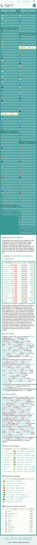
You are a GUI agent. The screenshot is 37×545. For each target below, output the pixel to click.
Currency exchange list (25, 537)
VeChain (5, 124)
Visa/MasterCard (8, 198)
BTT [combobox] (12, 50)
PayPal (23, 21)
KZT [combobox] (12, 145)
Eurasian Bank (7, 145)
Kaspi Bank (6, 158)
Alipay (5, 140)
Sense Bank (6, 190)
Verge (5, 127)
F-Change (7, 458)
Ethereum (6, 68)
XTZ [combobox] (12, 108)
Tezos (5, 108)
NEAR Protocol (7, 82)
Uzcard (23, 217)
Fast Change (7, 455)
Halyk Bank (6, 153)
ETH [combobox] (12, 68)
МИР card (6, 204)
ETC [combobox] (12, 71)
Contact (19, 539)
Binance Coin (7, 39)
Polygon (5, 90)
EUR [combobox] (29, 23)
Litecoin (5, 76)
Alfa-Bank (6, 137)
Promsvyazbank (7, 174)
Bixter (5, 469)
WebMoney (23, 341)
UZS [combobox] (29, 169)
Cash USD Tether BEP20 (13, 492)
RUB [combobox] (12, 137)
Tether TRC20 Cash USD (14, 481)
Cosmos (5, 58)
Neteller (14, 338)
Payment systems (10, 539)
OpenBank (6, 164)
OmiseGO (6, 84)
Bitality (6, 269)
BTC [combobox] (12, 42)
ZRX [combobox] (12, 31)
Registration (27, 1)
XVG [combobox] (12, 127)
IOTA (22, 84)
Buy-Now (6, 451)
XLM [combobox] (12, 103)
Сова (5, 300)
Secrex (6, 296)
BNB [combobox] (12, 39)
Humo (23, 169)
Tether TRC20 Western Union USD (16, 494)
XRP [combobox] (12, 95)
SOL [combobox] (12, 100)
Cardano (6, 52)
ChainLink (6, 55)
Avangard (6, 143)
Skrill (26, 339)
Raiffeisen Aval (7, 180)
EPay (5, 18)
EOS (22, 74)
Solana (5, 100)
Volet (4, 23)
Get (24, 262)
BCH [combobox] (12, 44)
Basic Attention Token (9, 36)
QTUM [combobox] (12, 92)
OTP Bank (6, 169)
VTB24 (5, 201)
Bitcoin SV (6, 47)
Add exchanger (28, 539)
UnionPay (24, 214)
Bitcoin (5, 42)
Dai (4, 60)
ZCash (5, 129)
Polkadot (6, 87)
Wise (22, 31)
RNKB (5, 182)
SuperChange (8, 285)
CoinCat (6, 294)
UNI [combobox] (12, 119)
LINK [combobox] (12, 55)
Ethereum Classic (8, 71)
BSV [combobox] (12, 47)
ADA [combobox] (12, 52)
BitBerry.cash (7, 302)
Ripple (5, 95)
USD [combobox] (12, 15)
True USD (6, 116)
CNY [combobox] (12, 26)
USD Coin (6, 121)
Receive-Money (8, 292)
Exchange (14, 537)
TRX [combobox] (12, 114)
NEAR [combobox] (12, 82)
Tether (5, 105)
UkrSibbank (6, 196)
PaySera (23, 23)
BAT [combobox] (12, 36)
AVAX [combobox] (12, 34)
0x (4, 31)
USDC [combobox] (12, 121)
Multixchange (8, 283)
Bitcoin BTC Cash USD (23, 453)
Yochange (7, 277)
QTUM (5, 92)
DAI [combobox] (12, 60)
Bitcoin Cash (7, 44)
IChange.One (7, 460)
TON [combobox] (12, 111)
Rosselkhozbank (8, 185)
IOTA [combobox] (29, 84)
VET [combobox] (12, 124)
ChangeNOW (8, 279)
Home (11, 1)
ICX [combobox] (12, 74)
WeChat (5, 26)
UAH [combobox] (12, 134)
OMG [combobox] (12, 84)
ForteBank (6, 148)
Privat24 (5, 172)
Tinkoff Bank (6, 193)
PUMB (5, 177)
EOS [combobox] (29, 74)
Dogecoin (6, 66)
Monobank (6, 161)
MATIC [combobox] (12, 89)
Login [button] (18, 1)
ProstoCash (7, 298)
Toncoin (5, 111)
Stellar (5, 103)
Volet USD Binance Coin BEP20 (25, 455)
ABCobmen (7, 281)
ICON (5, 74)
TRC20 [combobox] (12, 105)
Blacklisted (8, 258)
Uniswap (5, 119)
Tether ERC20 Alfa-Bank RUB (25, 451)
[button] (13, 265)
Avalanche (6, 34)
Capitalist (6, 15)
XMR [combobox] (12, 79)
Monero (5, 79)
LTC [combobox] (12, 76)
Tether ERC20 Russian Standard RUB (17, 497)
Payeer (5, 21)
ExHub (6, 271)
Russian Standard (8, 188)
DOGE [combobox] (12, 66)
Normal (16, 255)
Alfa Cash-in (24, 148)
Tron (5, 114)
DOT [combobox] (12, 87)
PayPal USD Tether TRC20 (14, 499)
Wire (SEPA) (5, 387)
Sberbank (4, 380)
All (7, 255)
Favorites (27, 255)
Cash (3, 390)
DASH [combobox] (12, 63)
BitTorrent (6, 50)
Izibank (5, 156)
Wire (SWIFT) (7, 209)
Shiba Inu (6, 98)
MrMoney (6, 275)
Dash (5, 63)
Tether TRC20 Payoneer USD (15, 490)
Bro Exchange (8, 265)
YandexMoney (29, 343)
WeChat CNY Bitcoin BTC (24, 460)
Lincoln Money (8, 290)
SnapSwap (7, 288)
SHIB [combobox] (12, 97)
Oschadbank (7, 166)
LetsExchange (8, 273)
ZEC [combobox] (12, 129)
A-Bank (5, 135)
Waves (25, 390)
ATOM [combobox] (12, 58)
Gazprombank (7, 150)
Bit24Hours (7, 267)
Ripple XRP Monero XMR (24, 462)
